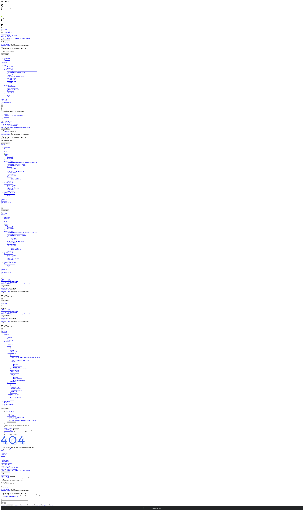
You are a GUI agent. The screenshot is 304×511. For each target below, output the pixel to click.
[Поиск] (2, 105)
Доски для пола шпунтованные (15, 76)
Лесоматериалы (8, 85)
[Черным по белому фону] (1, 9)
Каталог (3, 456)
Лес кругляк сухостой (13, 89)
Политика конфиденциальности (9, 496)
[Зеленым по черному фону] (1, 16)
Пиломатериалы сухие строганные (16, 74)
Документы (7, 60)
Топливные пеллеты (9, 93)
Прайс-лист (4, 100)
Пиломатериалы (8, 69)
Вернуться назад (5, 449)
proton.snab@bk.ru (5, 45)
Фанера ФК (10, 66)
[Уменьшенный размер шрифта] (1, 2)
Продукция (4, 62)
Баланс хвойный (11, 86)
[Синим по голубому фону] (1, 13)
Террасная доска (11, 78)
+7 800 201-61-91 (7, 32)
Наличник (10, 83)
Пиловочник (10, 92)
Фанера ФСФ (10, 68)
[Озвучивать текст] (2, 24)
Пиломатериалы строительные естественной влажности (22, 71)
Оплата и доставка (6, 102)
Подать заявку (4, 54)
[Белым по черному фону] (1, 11)
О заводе (3, 55)
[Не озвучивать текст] (1, 26)
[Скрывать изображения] (1, 21)
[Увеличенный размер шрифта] (2, 6)
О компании (7, 58)
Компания (3, 450)
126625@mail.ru (5, 42)
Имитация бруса (11, 81)
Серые (8, 96)
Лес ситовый (10, 91)
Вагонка (9, 75)
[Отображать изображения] (1, 19)
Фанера (6, 65)
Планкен (9, 82)
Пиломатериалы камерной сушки (16, 72)
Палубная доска (11, 79)
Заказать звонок (5, 39)
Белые (8, 95)
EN (1, 103)
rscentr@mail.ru (5, 44)
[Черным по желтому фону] (1, 14)
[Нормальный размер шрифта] (2, 4)
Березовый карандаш (12, 88)
